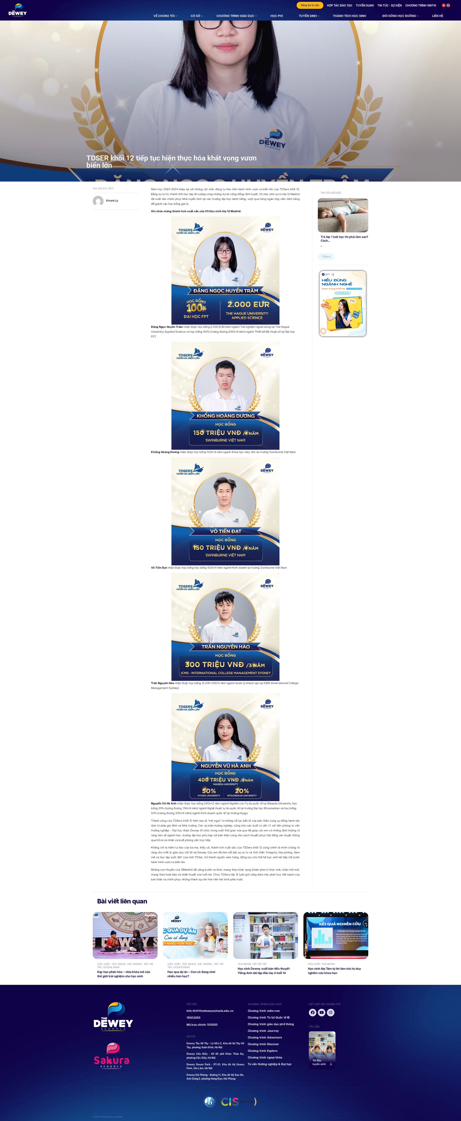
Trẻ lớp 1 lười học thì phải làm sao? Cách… (344, 239)
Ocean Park (111, 967)
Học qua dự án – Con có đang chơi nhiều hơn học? (191, 974)
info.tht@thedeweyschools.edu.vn (210, 1011)
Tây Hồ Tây (259, 964)
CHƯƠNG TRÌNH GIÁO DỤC (235, 16)
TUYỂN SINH (308, 16)
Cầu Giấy (103, 964)
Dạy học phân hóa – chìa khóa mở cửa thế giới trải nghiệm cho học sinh (123, 974)
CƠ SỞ (195, 16)
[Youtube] (321, 1012)
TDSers (326, 256)
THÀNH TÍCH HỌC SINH (349, 16)
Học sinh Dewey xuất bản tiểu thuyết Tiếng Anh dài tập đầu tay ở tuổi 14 (264, 971)
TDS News (119, 964)
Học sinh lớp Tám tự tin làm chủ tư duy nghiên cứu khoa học (334, 971)
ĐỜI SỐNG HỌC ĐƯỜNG (399, 16)
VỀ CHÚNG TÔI (163, 16)
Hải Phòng (134, 964)
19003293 (193, 1018)
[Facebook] (312, 1012)
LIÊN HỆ (437, 16)
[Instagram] (330, 1012)
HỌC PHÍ (276, 16)
